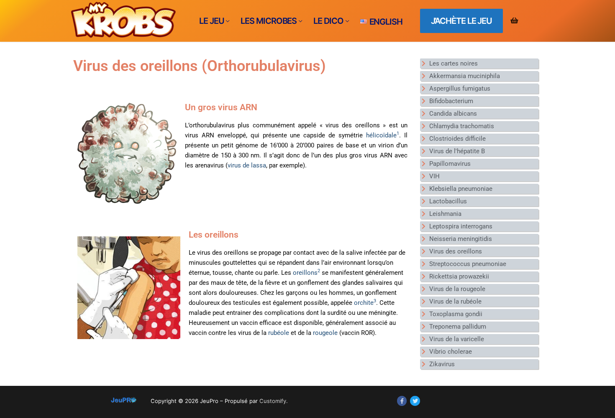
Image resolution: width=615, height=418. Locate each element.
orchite (365, 303)
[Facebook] (402, 400)
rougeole (325, 333)
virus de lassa (247, 165)
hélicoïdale (382, 135)
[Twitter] (415, 400)
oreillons (306, 272)
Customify (272, 401)
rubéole (278, 333)
